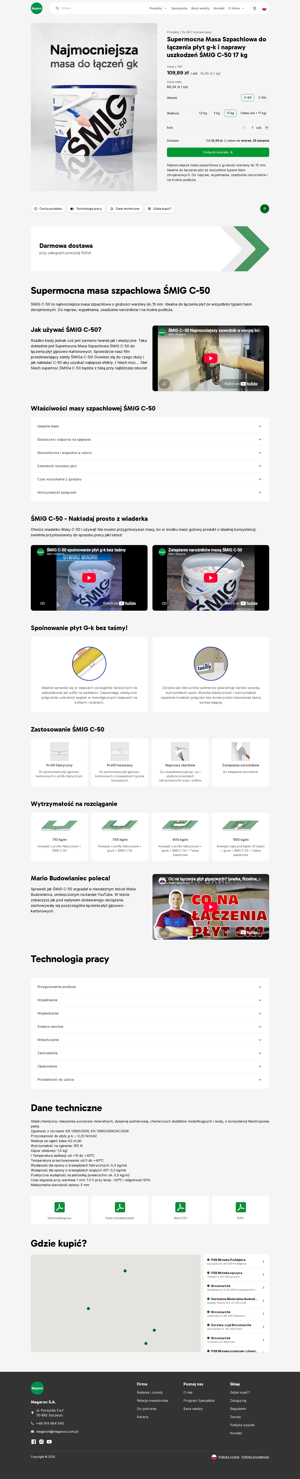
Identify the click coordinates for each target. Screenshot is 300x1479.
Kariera (142, 1417)
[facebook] (34, 1442)
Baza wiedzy (200, 8)
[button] (88, 1308)
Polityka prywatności (255, 1457)
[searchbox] (95, 8)
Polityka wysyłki (242, 1425)
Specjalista (179, 8)
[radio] (247, 97)
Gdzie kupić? (240, 1392)
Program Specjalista (198, 1400)
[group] (255, 97)
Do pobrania (146, 1409)
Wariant (172, 97)
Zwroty (235, 1417)
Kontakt (219, 8)
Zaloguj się (238, 1400)
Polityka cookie (229, 1457)
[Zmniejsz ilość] (243, 127)
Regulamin (238, 1409)
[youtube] (49, 1442)
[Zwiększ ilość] (266, 127)
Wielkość (173, 113)
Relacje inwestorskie (152, 1400)
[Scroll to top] (264, 208)
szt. (259, 128)
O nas (187, 1392)
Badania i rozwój (149, 1392)
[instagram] (41, 1442)
